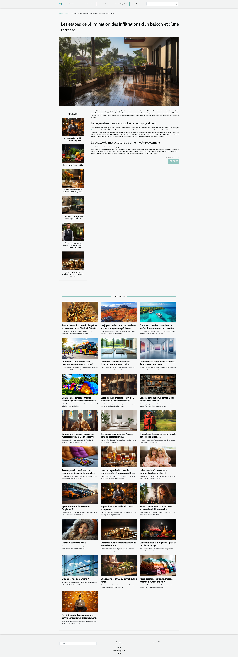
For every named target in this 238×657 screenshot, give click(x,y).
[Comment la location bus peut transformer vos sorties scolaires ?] (80, 348)
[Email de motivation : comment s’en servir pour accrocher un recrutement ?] (80, 601)
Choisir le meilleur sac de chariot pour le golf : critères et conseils (158, 435)
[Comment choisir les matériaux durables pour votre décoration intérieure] (119, 348)
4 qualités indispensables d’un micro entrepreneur (73, 139)
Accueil (61, 13)
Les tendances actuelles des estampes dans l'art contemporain (157, 363)
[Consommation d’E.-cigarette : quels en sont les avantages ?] (158, 529)
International (88, 4)
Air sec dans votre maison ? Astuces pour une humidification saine (156, 508)
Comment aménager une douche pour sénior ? (73, 217)
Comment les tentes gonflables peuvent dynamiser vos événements (79, 399)
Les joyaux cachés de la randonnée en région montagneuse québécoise (118, 326)
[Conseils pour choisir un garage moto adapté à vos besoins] (158, 384)
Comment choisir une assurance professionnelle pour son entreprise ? (73, 245)
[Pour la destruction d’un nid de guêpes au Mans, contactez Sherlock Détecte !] (80, 312)
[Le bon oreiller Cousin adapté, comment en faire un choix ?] (158, 457)
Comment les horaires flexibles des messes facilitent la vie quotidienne (78, 435)
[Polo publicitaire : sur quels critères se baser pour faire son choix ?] (158, 565)
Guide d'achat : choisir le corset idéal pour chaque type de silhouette (117, 399)
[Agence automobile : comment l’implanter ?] (80, 493)
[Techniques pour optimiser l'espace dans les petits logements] (119, 420)
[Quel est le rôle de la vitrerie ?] (80, 565)
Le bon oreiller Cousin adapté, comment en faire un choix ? (153, 471)
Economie (72, 4)
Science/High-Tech (121, 4)
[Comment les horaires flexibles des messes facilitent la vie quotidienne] (80, 420)
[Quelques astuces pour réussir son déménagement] (73, 178)
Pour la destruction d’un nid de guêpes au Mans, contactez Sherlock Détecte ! (79, 326)
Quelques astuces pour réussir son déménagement (73, 190)
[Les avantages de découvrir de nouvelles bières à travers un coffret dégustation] (119, 457)
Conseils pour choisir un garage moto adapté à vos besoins (157, 399)
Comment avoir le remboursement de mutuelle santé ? (73, 274)
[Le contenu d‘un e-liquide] (73, 153)
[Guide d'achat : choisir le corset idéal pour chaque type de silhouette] (119, 384)
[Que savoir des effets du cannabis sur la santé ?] (119, 565)
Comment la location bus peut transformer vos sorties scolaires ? (77, 363)
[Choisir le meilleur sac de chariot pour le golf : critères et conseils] (158, 420)
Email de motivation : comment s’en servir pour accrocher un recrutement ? (79, 616)
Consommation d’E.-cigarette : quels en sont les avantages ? (158, 544)
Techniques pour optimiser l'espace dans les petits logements (117, 435)
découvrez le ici (95, 130)
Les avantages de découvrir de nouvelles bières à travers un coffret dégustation (117, 473)
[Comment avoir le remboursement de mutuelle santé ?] (73, 260)
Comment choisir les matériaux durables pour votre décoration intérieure (115, 364)
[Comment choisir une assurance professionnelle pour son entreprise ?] (73, 231)
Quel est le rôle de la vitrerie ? (75, 578)
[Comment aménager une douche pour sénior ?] (73, 205)
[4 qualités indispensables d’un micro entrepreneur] (73, 127)
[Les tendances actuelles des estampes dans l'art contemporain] (158, 348)
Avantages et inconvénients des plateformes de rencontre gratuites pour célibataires (78, 473)
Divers (138, 4)
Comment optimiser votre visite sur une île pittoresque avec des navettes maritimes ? (157, 328)
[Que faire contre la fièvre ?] (80, 529)
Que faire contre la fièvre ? (74, 542)
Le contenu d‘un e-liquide (73, 165)
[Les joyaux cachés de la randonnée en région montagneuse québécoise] (119, 312)
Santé (104, 4)
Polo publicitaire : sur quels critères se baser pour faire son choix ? (156, 580)
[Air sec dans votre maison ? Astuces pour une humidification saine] (158, 493)
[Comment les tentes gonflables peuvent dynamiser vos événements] (80, 384)
